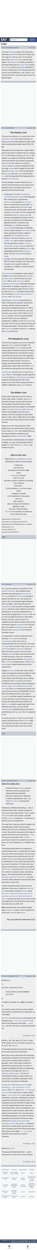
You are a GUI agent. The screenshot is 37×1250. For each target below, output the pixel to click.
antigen (21, 246)
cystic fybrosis (16, 297)
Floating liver (6, 1085)
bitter (32, 372)
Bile (27, 1071)
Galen (18, 348)
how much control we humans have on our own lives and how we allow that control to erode (17, 896)
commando (20, 625)
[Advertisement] (18, 19)
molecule (5, 596)
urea (13, 225)
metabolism (8, 194)
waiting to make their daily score (13, 877)
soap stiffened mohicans (18, 800)
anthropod (11, 128)
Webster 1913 (14, 976)
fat (16, 197)
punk (15, 688)
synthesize (8, 202)
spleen (32, 1173)
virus (14, 246)
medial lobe (23, 65)
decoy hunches (13, 781)
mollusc (9, 584)
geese (29, 399)
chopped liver (23, 1169)
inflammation (8, 278)
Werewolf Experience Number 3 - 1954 (32, 1185)
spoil (23, 842)
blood (18, 676)
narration (26, 837)
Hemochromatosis (14, 1196)
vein (3, 176)
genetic (14, 291)
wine (19, 488)
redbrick (22, 788)
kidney (30, 313)
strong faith (13, 859)
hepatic (28, 155)
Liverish (23, 1192)
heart (31, 366)
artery (17, 171)
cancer (26, 720)
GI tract (7, 662)
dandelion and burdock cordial (14, 1185)
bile (31, 204)
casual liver (10, 910)
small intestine (13, 179)
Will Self (5, 815)
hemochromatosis (19, 294)
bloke (23, 913)
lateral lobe (6, 67)
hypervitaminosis (5, 1178)
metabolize (25, 194)
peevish (23, 385)
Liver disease (6, 273)
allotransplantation (5, 1196)
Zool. (19, 1095)
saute (11, 442)
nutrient (14, 235)
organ (20, 136)
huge (12, 54)
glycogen (25, 215)
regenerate (31, 321)
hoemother (5, 1123)
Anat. (16, 1045)
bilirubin (28, 248)
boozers (11, 670)
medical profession (8, 591)
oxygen (8, 173)
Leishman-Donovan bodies (14, 1192)
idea (3, 584)
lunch (8, 704)
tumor (7, 331)
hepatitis (30, 276)
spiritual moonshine (23, 1185)
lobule (7, 163)
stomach (14, 62)
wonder (25, 891)
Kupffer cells (8, 241)
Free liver (18, 1021)
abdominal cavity (16, 60)
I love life (8, 511)
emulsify (13, 212)
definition (4, 976)
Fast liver (5, 1018)
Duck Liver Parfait (14, 1178)
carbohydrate (9, 197)
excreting (27, 202)
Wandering (6, 1087)
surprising (12, 52)
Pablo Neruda (26, 459)
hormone (24, 235)
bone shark (25, 1121)
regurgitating (28, 659)
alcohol (30, 286)
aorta (20, 173)
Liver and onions (5, 1185)
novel (32, 835)
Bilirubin (31, 1196)
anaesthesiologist (21, 627)
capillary (5, 166)
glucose (17, 215)
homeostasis (26, 230)
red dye (26, 251)
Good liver (26, 1021)
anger (4, 375)
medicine (28, 409)
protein (21, 197)
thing (3, 47)
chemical (9, 409)
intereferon (5, 696)
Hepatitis (31, 1169)
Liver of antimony (18, 1087)
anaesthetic (25, 614)
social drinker (5, 1169)
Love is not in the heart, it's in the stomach (31, 1178)
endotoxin (7, 246)
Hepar (21, 1090)
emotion (11, 345)
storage (7, 259)
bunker (10, 654)
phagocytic (29, 238)
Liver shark (12, 1095)
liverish (4, 377)
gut (31, 182)
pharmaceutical (25, 594)
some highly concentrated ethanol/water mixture (17, 687)
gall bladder (24, 207)
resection (8, 329)
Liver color (5, 1092)
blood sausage (22, 1178)
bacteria (28, 243)
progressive (6, 284)
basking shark (15, 1121)
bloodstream (19, 596)
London (10, 818)
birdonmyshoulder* (13, 47)
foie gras (15, 431)
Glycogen (16, 1073)
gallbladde (21, 67)
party (16, 681)
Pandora (26, 869)
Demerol (22, 1196)
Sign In (32, 39)
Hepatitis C (32, 1192)
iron (21, 445)
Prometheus (7, 869)
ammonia (7, 228)
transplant (15, 300)
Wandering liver (21, 1085)
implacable (15, 475)
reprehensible (21, 436)
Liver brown (30, 1090)
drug (5, 256)
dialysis (4, 316)
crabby (18, 377)
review (4, 781)
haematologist (7, 606)
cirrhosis (19, 281)
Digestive (5, 1073)
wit (24, 818)
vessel (11, 168)
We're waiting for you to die (14, 1173)
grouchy (26, 377)
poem (17, 459)
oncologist (5, 646)
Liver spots (28, 1131)
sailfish (21, 1123)
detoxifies (19, 254)
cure (27, 329)
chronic (4, 281)
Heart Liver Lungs (5, 1191)
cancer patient (13, 638)
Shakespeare (6, 372)
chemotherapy (7, 641)
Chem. (13, 1090)
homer (12, 1123)
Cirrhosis (14, 1169)
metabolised (16, 630)
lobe (3, 155)
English (26, 813)
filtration (7, 238)
